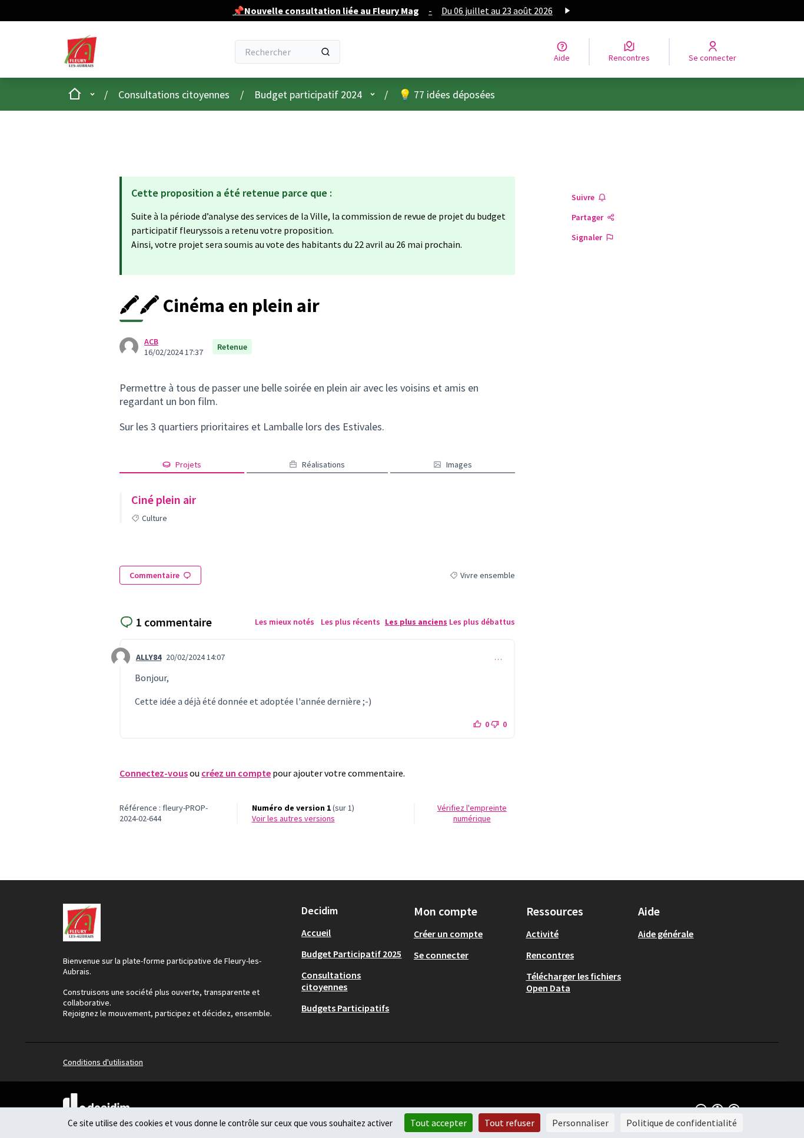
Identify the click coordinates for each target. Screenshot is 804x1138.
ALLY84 (148, 657)
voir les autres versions (293, 818)
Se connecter (441, 955)
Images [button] (459, 464)
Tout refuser (509, 1123)
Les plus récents (350, 621)
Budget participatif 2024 (308, 94)
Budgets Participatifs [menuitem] (345, 1008)
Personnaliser (580, 1123)
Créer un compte (448, 934)
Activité (542, 934)
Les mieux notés (284, 621)
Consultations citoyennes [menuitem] (331, 981)
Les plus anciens (416, 621)
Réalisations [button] (323, 464)
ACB (151, 341)
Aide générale (665, 934)
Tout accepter (438, 1123)
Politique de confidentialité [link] (681, 1123)
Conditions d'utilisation (103, 1062)
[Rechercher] (325, 52)
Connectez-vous (153, 773)
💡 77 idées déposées (446, 94)
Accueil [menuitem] (316, 932)
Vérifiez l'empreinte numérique (472, 813)
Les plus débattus (482, 621)
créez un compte (236, 773)
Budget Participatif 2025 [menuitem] (351, 954)
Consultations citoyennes (174, 94)
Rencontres (550, 955)
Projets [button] (188, 464)
